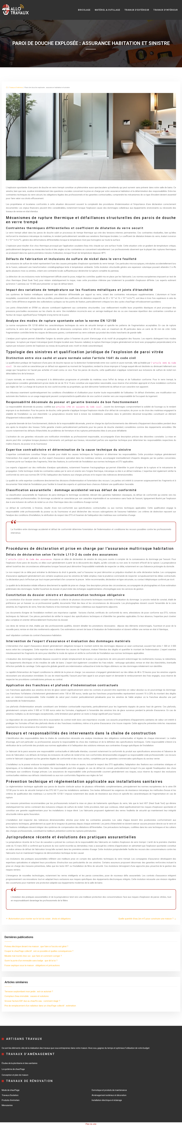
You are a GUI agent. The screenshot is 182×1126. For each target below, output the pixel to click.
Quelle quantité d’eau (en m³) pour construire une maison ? (145, 918)
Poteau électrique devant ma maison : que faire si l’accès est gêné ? (36, 946)
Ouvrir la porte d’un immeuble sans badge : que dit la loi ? (31, 960)
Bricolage (84, 10)
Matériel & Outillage (107, 10)
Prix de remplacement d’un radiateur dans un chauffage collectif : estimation (40, 1005)
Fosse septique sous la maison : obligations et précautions (32, 965)
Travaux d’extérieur (137, 10)
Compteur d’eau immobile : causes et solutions (27, 996)
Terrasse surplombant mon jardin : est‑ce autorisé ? (29, 991)
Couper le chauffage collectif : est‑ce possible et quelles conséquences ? (39, 951)
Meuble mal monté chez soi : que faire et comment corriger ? (33, 956)
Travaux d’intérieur (165, 10)
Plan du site (91, 1124)
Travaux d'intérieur (16, 87)
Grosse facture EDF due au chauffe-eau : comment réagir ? (32, 1001)
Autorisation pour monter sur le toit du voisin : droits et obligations (40, 918)
